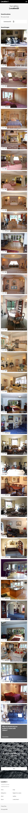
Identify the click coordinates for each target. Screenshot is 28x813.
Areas (14, 789)
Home (2, 789)
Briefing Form (3, 793)
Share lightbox (5, 736)
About (2, 796)
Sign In (2, 799)
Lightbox (14, 796)
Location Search (16, 799)
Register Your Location (17, 793)
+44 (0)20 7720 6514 (5, 784)
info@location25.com (5, 786)
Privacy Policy (3, 806)
